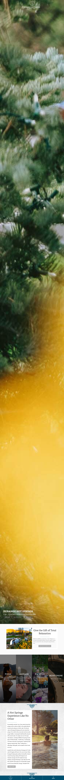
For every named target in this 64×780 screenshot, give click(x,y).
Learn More (11, 766)
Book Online (56, 675)
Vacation (40, 674)
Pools (8, 674)
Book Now (7, 617)
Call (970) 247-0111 (17, 617)
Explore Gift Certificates (45, 646)
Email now (28, 617)
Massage (24, 674)
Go (8, 683)
